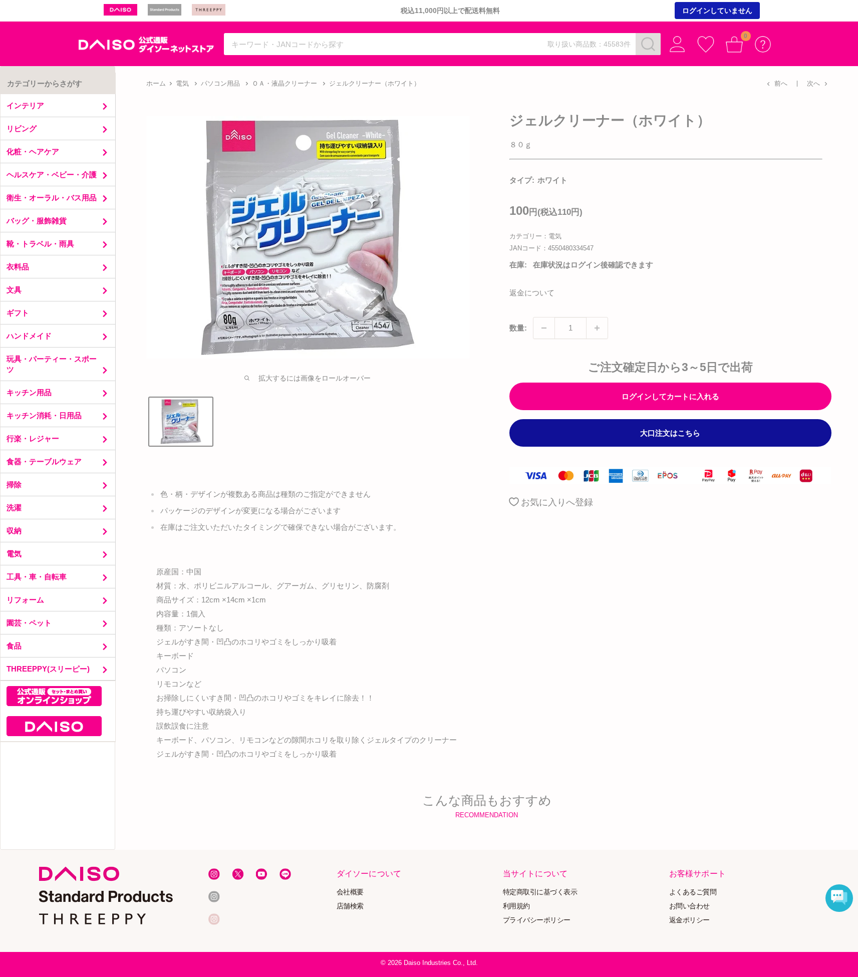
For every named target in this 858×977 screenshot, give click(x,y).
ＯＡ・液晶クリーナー (284, 83)
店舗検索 (349, 906)
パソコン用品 (220, 83)
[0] (734, 44)
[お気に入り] (706, 44)
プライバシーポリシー (536, 919)
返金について (531, 292)
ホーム (156, 83)
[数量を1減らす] (543, 328)
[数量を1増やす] (597, 328)
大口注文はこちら (670, 433)
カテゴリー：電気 (535, 236)
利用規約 (516, 906)
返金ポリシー (689, 919)
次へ (813, 83)
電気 (182, 83)
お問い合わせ (689, 906)
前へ (780, 83)
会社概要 (349, 892)
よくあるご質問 (693, 892)
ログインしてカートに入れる (670, 396)
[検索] (648, 44)
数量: (518, 327)
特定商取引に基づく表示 (540, 892)
